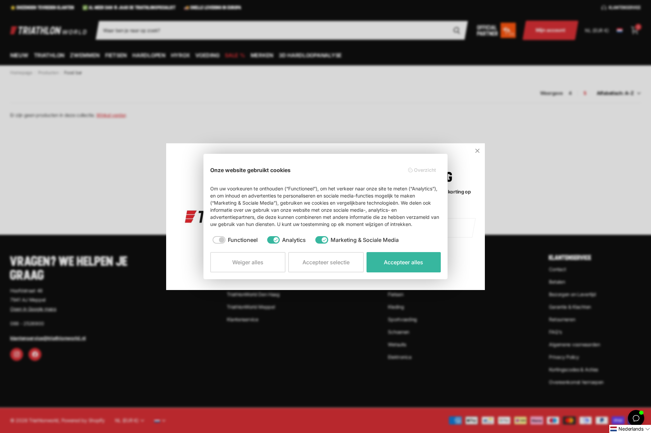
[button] (630, 429)
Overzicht (425, 170)
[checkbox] (235, 240)
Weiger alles (247, 262)
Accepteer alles (403, 262)
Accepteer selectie (326, 262)
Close (477, 150)
